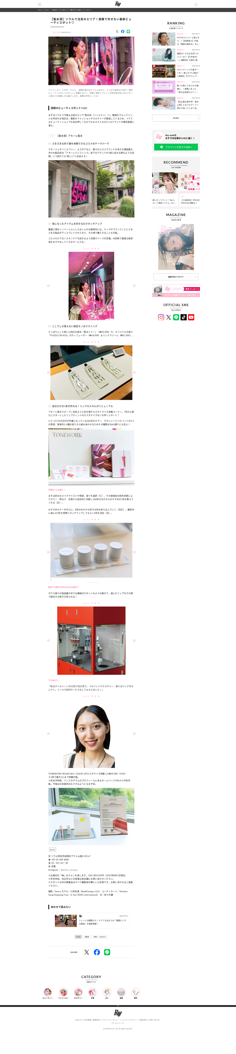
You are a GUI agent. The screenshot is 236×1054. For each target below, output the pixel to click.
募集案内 (96, 1020)
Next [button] (134, 286)
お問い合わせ (154, 1020)
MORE (176, 118)
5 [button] (97, 320)
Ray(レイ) (40, 10)
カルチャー (47, 10)
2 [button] (89, 320)
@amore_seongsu (69, 869)
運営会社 (143, 1020)
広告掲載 (87, 1020)
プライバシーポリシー (111, 1020)
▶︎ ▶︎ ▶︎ (95, 248)
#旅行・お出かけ (99, 937)
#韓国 (87, 937)
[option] (91, 286)
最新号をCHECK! (176, 277)
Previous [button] (48, 286)
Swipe (86, 248)
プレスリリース (117, 1023)
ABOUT (79, 1020)
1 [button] (86, 320)
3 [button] (92, 320)
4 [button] (94, 320)
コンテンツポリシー (130, 1020)
